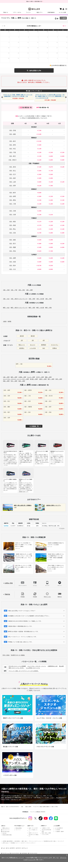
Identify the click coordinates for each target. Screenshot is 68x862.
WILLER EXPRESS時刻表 (46, 830)
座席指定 (43, 344)
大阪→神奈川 (12, 160)
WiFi (43, 348)
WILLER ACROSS (33, 853)
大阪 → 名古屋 (40, 298)
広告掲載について (14, 843)
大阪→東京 (12, 156)
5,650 (39, 251)
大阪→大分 (12, 269)
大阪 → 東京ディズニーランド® (19, 298)
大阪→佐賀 (12, 262)
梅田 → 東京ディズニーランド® (19, 307)
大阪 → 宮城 (6, 290)
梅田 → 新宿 (32, 307)
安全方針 (4, 833)
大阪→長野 (12, 185)
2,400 (51, 204)
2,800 (39, 174)
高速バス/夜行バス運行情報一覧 (34, 1)
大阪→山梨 (12, 182)
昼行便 (22, 336)
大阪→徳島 (12, 240)
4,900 (39, 262)
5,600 (39, 170)
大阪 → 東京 (21, 290)
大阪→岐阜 (12, 192)
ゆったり (32, 344)
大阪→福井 (12, 178)
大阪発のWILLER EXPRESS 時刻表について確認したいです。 (25, 621)
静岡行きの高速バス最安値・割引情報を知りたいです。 (23, 631)
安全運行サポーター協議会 (18, 655)
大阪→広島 (12, 233)
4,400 (39, 258)
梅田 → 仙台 (6, 307)
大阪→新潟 (12, 167)
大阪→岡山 (12, 229)
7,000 (51, 185)
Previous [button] (2, 97)
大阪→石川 (12, 174)
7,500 (39, 130)
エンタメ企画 (62, 12)
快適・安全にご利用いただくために (46, 833)
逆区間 (64, 18)
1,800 (51, 200)
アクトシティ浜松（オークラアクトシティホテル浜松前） (24, 671)
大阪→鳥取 (12, 221)
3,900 (51, 240)
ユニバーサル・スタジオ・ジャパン (36, 666)
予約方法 (7, 594)
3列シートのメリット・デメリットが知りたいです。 (22, 636)
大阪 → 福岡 (29, 290)
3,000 (39, 145)
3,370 (39, 221)
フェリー (28, 12)
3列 (33, 340)
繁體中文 (14, 848)
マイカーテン (54, 344)
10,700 (39, 265)
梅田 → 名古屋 (40, 307)
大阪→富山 (12, 170)
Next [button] (66, 97)
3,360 (51, 196)
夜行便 (33, 336)
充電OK (54, 348)
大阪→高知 (12, 251)
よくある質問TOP (59, 828)
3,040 (39, 240)
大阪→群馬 (12, 145)
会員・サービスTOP (33, 828)
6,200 (39, 185)
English (3, 848)
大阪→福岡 (12, 258)
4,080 (51, 247)
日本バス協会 (6, 655)
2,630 (51, 214)
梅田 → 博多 (48, 307)
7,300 (51, 251)
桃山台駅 (61, 666)
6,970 (51, 167)
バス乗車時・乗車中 (59, 831)
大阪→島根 (12, 225)
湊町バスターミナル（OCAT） (16, 668)
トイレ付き (33, 348)
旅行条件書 (17, 841)
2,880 (51, 233)
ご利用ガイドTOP (46, 828)
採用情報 (11, 841)
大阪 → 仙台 (6, 298)
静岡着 (9, 321)
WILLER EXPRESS (15, 853)
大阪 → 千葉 (14, 290)
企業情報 (4, 841)
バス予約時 (57, 829)
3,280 (51, 221)
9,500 (51, 265)
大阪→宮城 (12, 130)
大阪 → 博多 (48, 298)
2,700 (39, 233)
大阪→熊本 (12, 265)
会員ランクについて (33, 833)
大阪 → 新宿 (32, 298)
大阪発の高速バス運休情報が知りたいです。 (20, 626)
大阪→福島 (12, 134)
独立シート (22, 344)
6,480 (62, 167)
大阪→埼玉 (12, 148)
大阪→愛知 (12, 200)
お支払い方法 (9, 583)
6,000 (39, 192)
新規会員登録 (19, 828)
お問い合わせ (5, 843)
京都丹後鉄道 (51, 12)
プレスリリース (5, 829)
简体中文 (20, 848)
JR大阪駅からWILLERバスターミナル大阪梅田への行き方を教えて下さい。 (29, 616)
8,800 (39, 269)
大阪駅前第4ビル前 (52, 666)
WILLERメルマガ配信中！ (33, 835)
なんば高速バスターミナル (33, 668)
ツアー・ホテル (17, 12)
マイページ (18, 829)
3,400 (39, 247)
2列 (22, 340)
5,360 (51, 152)
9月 (64, 26)
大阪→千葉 (12, 152)
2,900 (39, 211)
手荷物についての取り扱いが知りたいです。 (20, 642)
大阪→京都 (12, 211)
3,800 (39, 196)
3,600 (51, 174)
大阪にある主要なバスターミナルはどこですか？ (21, 610)
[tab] (25, 107)
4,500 (62, 243)
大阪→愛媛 (12, 247)
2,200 (39, 204)
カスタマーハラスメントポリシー (28, 843)
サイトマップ (61, 841)
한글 (9, 848)
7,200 (39, 167)
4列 (44, 340)
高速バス (5, 12)
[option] (18, 96)
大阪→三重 (12, 204)
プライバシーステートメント (35, 841)
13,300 (39, 141)
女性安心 (21, 348)
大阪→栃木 (12, 141)
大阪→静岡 (12, 196)
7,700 (51, 170)
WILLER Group (5, 853)
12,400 (39, 134)
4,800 (51, 156)
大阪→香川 (12, 243)
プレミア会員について (33, 830)
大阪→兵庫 (12, 214)
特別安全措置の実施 (6, 834)
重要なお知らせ (5, 828)
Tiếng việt (26, 848)
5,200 (51, 182)
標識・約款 (24, 841)
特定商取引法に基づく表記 (50, 841)
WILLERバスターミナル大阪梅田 (17, 666)
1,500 (39, 200)
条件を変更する (34, 70)
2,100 (39, 148)
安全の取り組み (5, 831)
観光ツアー (40, 12)
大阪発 (4, 321)
